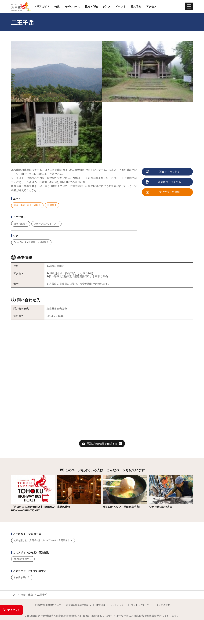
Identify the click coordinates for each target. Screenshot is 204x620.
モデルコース (72, 6)
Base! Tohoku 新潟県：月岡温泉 (30, 242)
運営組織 (100, 605)
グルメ (107, 6)
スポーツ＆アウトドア (45, 223)
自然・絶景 (19, 223)
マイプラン (13, 610)
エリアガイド (41, 6)
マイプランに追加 (169, 192)
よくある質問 (163, 605)
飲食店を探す (20, 577)
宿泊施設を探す (21, 558)
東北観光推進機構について (47, 605)
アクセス (151, 6)
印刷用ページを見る (169, 181)
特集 (57, 6)
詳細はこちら (18, 476)
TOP (13, 594)
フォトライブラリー (141, 605)
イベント (121, 6)
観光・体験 (91, 6)
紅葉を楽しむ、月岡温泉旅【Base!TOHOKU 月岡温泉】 (42, 540)
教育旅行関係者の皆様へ (78, 605)
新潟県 (50, 205)
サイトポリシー (118, 605)
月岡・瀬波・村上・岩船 (26, 205)
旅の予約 (136, 6)
